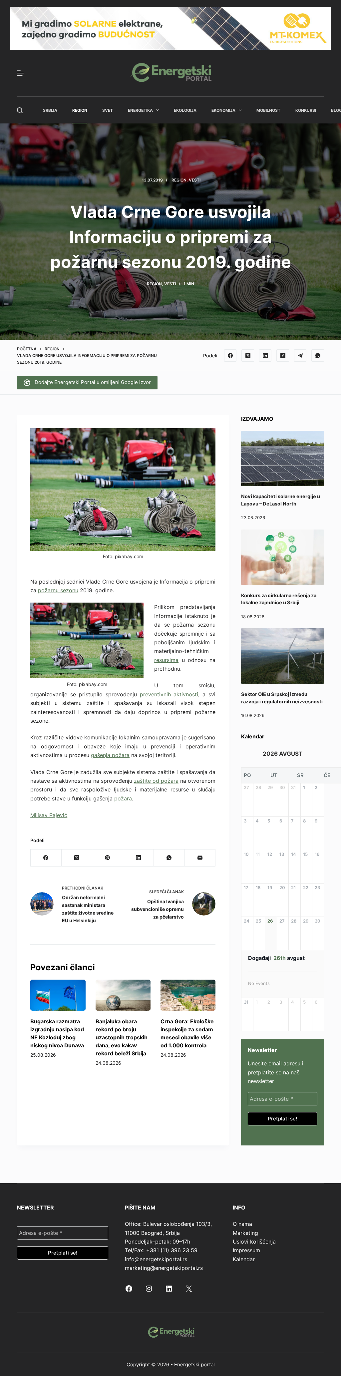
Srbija (50, 110)
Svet (107, 110)
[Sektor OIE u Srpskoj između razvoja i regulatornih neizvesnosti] (282, 656)
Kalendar (244, 1259)
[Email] (200, 858)
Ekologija (185, 110)
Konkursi (305, 110)
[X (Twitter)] (247, 355)
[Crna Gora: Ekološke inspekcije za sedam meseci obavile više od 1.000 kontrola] (188, 995)
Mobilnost (268, 110)
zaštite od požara (156, 780)
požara (123, 798)
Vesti (194, 180)
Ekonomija (223, 110)
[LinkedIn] (265, 355)
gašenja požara (110, 755)
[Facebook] (230, 355)
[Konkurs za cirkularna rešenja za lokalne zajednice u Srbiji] (282, 557)
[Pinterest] (107, 858)
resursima (166, 660)
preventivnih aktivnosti (169, 694)
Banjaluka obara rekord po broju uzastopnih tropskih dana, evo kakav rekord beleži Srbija (122, 1037)
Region (79, 110)
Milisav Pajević (48, 815)
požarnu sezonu (58, 590)
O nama (242, 1224)
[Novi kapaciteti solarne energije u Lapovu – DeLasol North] (282, 458)
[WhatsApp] (317, 355)
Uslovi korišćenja (254, 1241)
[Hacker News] (282, 355)
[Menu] (20, 73)
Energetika (140, 110)
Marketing (245, 1233)
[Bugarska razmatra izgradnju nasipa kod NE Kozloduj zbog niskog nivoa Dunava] (57, 995)
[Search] (20, 110)
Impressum (246, 1250)
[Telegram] (300, 355)
